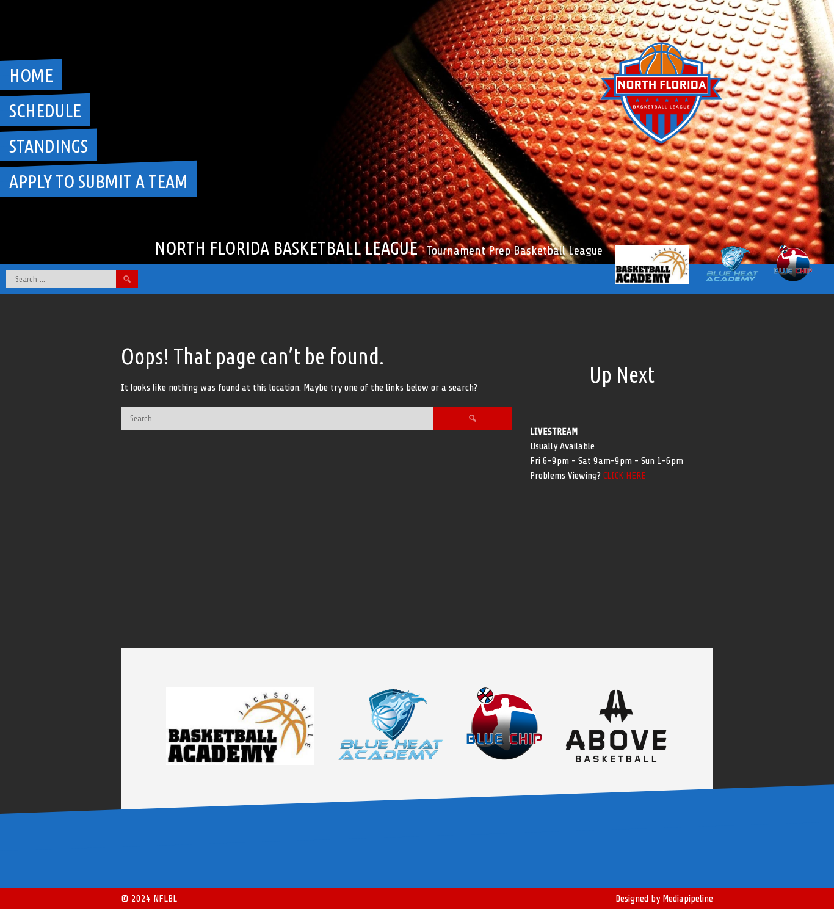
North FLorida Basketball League (286, 247)
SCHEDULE (45, 110)
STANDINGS (48, 146)
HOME (31, 75)
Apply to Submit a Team (98, 181)
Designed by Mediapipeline (664, 898)
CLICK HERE (624, 475)
